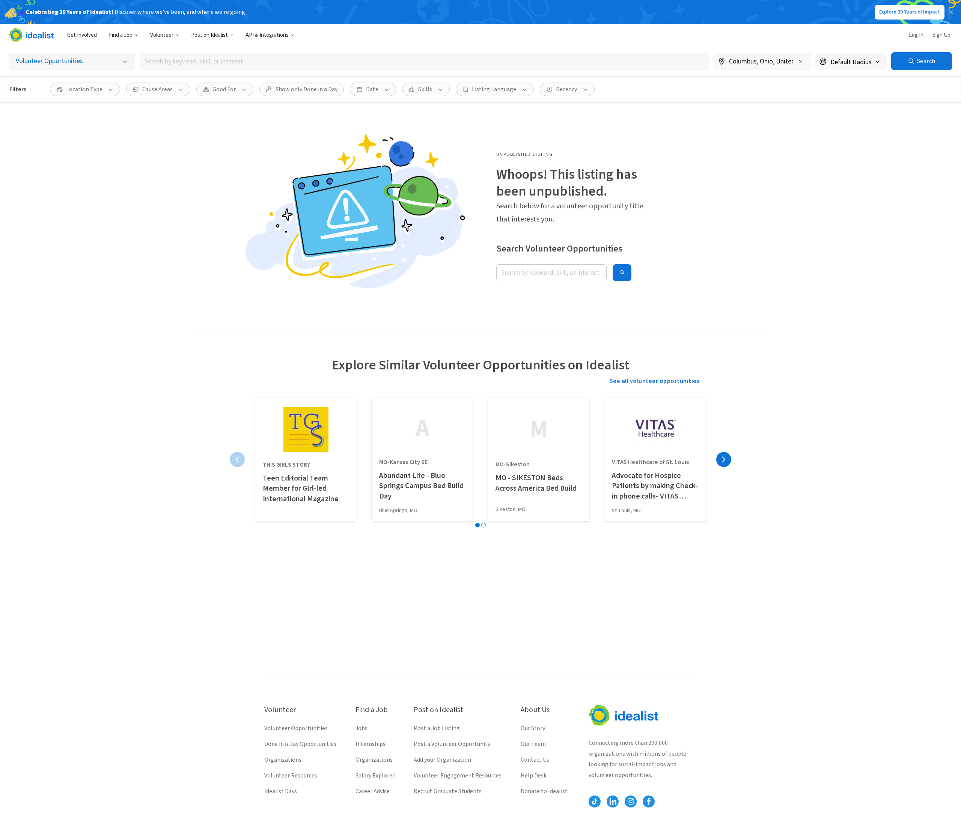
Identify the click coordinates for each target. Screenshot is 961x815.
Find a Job (121, 35)
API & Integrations (267, 35)
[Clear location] (800, 61)
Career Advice (372, 791)
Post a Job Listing (437, 728)
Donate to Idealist (544, 791)
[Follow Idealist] (595, 801)
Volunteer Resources (290, 775)
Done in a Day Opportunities (300, 744)
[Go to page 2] (483, 525)
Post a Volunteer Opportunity (452, 744)
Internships (370, 744)
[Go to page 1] (477, 525)
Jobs (361, 728)
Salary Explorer (375, 775)
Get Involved (82, 35)
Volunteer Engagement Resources (458, 775)
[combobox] (424, 61)
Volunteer (161, 35)
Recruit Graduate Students (448, 791)
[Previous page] (237, 459)
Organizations (282, 760)
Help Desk (534, 775)
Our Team (533, 744)
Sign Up (941, 35)
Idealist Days (280, 791)
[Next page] (723, 459)
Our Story (533, 728)
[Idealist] (31, 35)
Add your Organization (442, 760)
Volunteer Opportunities (296, 728)
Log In (916, 35)
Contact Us (535, 760)
